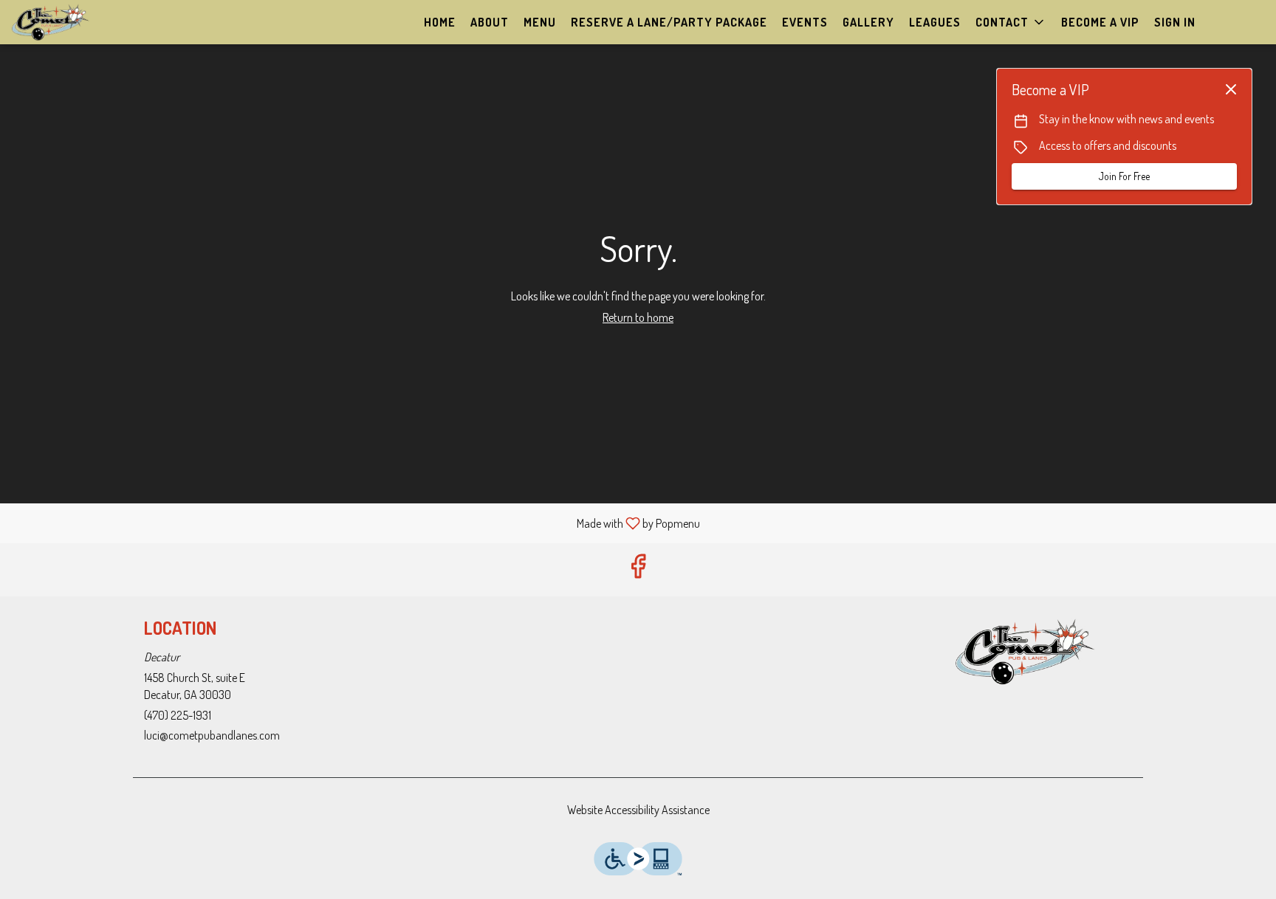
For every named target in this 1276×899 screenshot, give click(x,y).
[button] (1011, 22)
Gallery (868, 22)
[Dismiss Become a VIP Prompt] (1231, 89)
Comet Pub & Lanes (1026, 652)
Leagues (935, 22)
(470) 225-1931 (177, 715)
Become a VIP (1100, 22)
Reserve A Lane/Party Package (669, 22)
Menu (540, 22)
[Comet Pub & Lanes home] (78, 22)
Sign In (1175, 22)
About (489, 22)
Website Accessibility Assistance (638, 809)
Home (440, 22)
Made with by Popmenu (355, 522)
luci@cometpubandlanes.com (212, 735)
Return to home (638, 317)
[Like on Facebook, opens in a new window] (638, 569)
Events (805, 22)
